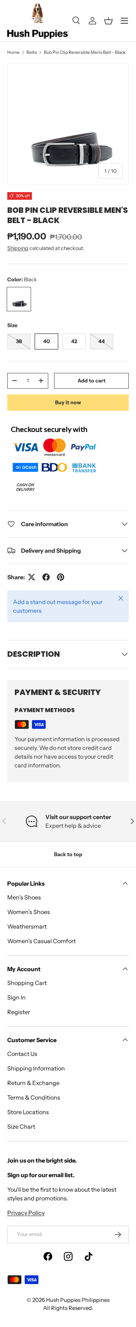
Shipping (17, 248)
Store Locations (28, 1112)
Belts (31, 52)
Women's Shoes (28, 911)
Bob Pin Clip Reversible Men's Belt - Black (84, 52)
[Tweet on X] (31, 577)
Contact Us (22, 1053)
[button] (108, 21)
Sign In (16, 997)
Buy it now (68, 402)
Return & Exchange (33, 1082)
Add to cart (92, 380)
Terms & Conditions (33, 1097)
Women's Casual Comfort (41, 941)
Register (18, 1012)
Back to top (68, 854)
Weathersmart (27, 926)
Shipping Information (36, 1068)
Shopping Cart (27, 982)
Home (13, 52)
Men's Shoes (24, 897)
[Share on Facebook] (46, 577)
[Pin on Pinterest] (60, 577)
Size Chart (21, 1126)
